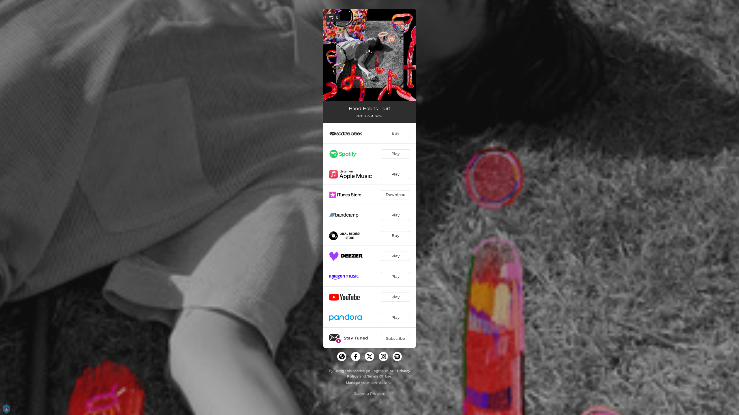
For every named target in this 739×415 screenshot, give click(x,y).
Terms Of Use (379, 376)
